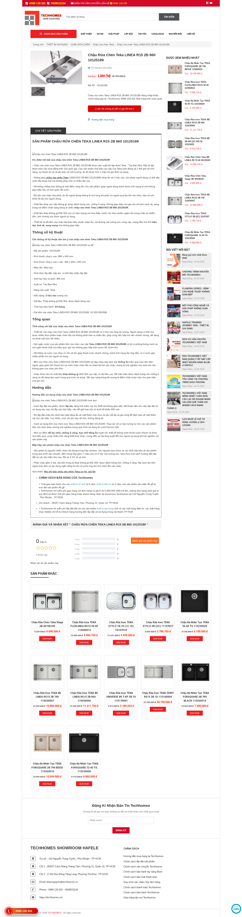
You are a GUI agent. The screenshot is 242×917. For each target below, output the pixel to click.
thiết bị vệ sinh (78, 484)
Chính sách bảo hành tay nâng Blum (142, 871)
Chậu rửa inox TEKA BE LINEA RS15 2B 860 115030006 (197, 122)
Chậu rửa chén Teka (103, 44)
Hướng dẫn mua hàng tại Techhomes (143, 856)
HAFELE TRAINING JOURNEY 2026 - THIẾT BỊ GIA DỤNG (195, 325)
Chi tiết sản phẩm (48, 130)
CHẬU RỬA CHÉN (80, 44)
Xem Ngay (47, 639)
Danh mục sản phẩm (56, 34)
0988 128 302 (37, 3)
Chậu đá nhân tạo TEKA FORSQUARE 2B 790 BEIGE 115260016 (197, 66)
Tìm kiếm (169, 16)
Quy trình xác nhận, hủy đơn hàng (141, 882)
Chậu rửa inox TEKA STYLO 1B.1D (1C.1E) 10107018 (121, 626)
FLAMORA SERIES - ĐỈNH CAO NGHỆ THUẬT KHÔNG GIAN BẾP (196, 291)
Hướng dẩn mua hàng (102, 119)
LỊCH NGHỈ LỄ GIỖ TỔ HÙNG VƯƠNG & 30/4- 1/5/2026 (193, 422)
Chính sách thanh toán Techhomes (142, 887)
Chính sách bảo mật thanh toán (140, 876)
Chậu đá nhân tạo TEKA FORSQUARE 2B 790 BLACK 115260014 (194, 696)
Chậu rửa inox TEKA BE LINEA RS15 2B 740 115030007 (197, 197)
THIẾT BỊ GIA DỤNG (57, 44)
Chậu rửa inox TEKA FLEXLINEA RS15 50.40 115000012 (197, 85)
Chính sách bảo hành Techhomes (141, 892)
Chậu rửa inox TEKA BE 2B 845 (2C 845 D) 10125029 (197, 141)
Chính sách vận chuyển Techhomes (142, 866)
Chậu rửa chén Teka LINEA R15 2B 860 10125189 (143, 44)
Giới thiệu (86, 34)
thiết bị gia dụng (105, 508)
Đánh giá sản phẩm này (145, 540)
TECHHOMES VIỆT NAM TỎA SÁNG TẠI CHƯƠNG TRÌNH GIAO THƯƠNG (195, 379)
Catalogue (157, 34)
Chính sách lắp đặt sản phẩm (139, 861)
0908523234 (58, 3)
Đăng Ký (121, 830)
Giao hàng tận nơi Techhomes (139, 897)
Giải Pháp (113, 34)
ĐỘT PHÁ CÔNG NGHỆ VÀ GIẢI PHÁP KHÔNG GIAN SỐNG (195, 308)
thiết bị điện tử (104, 484)
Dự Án (100, 34)
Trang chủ (38, 44)
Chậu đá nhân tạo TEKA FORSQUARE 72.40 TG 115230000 (197, 235)
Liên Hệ (191, 34)
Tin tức (142, 34)
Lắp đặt (128, 34)
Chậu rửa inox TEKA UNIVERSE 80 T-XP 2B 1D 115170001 (121, 696)
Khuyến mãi (175, 34)
